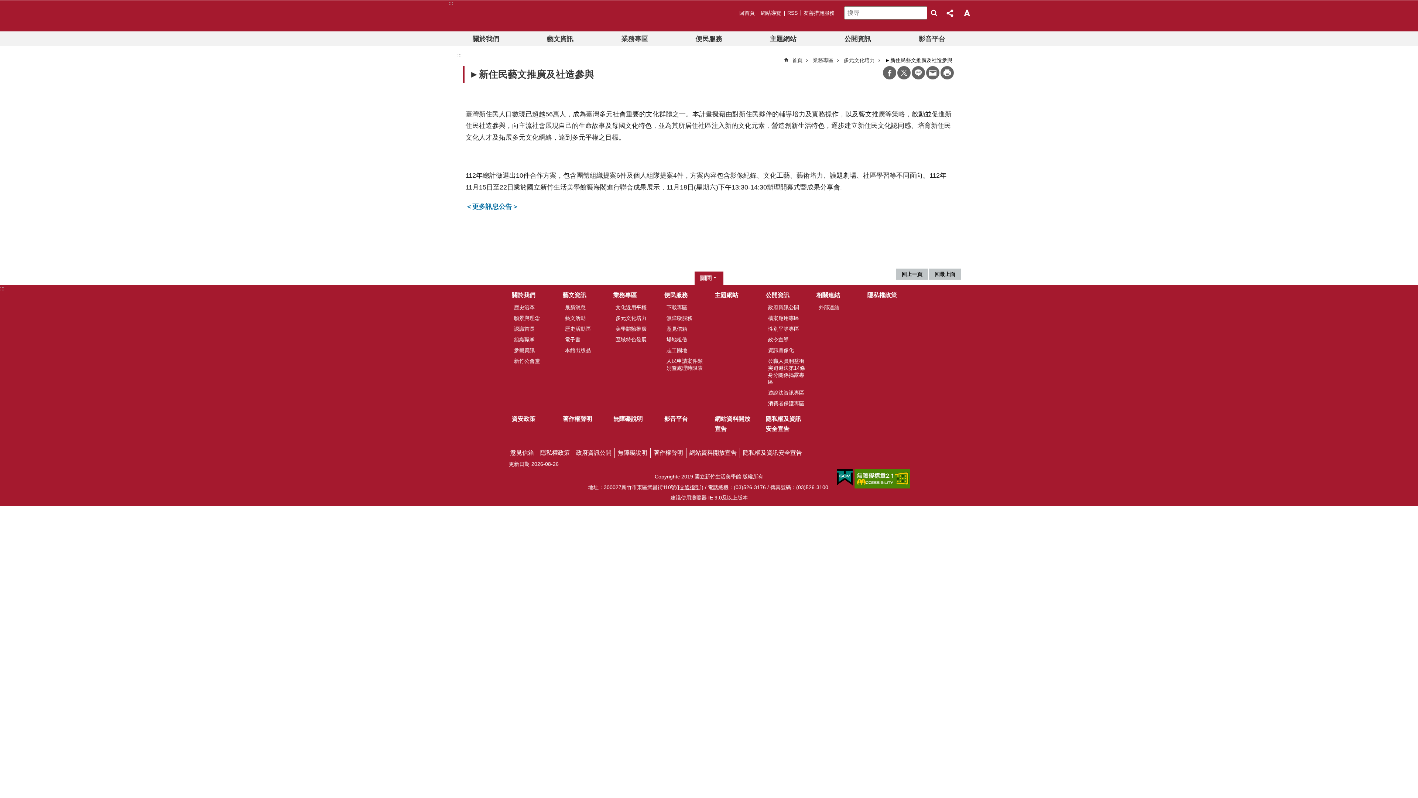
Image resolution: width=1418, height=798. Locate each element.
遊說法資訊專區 (786, 393)
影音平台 (932, 38)
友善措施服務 (819, 13)
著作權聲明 (577, 419)
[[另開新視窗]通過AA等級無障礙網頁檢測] (882, 479)
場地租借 (677, 339)
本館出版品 (578, 350)
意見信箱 (677, 329)
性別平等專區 (783, 329)
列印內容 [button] (947, 72)
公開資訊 (858, 38)
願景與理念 (527, 318)
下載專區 (677, 307)
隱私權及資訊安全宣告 (783, 424)
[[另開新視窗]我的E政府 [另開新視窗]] (845, 477)
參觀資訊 (524, 350)
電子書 (572, 339)
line (918, 72)
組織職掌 (524, 339)
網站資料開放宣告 (732, 424)
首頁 (797, 60)
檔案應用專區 (783, 318)
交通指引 (689, 487)
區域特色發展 (631, 339)
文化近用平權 (631, 307)
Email (932, 72)
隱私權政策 (882, 295)
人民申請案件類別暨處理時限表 (685, 364)
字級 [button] (966, 13)
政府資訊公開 (783, 307)
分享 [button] (950, 13)
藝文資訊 (560, 38)
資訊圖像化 (781, 350)
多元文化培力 (859, 60)
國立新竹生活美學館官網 (496, 15)
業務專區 (634, 38)
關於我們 (486, 38)
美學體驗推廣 (631, 329)
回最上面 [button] (945, 274)
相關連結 (828, 295)
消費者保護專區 (786, 403)
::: (2, 288)
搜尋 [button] (934, 13)
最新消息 (575, 307)
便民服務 (709, 38)
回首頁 (747, 13)
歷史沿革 (524, 307)
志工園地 (677, 350)
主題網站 (783, 38)
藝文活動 (575, 318)
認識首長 (524, 329)
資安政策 (523, 419)
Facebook (889, 72)
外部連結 (829, 307)
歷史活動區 (578, 329)
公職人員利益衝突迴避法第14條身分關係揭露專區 (786, 371)
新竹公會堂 (527, 361)
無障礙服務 (679, 318)
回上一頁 (912, 274)
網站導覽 (771, 13)
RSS (792, 13)
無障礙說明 (628, 419)
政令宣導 (778, 339)
